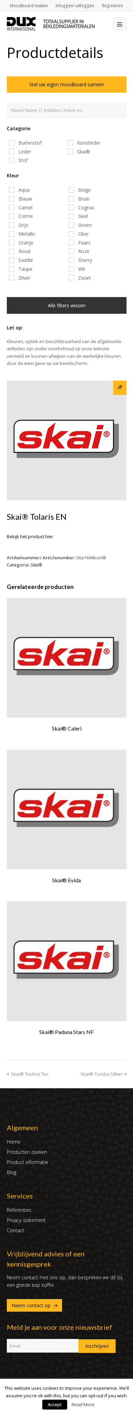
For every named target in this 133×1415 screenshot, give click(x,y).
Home (13, 1141)
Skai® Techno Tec (29, 1074)
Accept (55, 1404)
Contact (15, 1230)
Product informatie (27, 1162)
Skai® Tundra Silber (101, 1074)
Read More (83, 1404)
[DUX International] (51, 23)
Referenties (19, 1210)
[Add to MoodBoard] (120, 388)
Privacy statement (26, 1220)
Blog (11, 1172)
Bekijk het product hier (30, 536)
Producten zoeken (27, 1152)
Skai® (36, 565)
